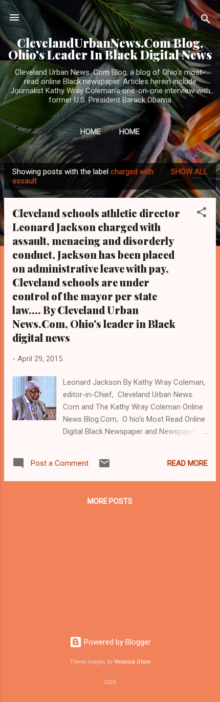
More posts (110, 501)
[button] (201, 214)
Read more (187, 463)
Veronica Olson (132, 661)
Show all (189, 171)
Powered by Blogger (116, 642)
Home (90, 131)
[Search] (206, 20)
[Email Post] (104, 466)
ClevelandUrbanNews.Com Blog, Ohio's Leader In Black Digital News (110, 49)
